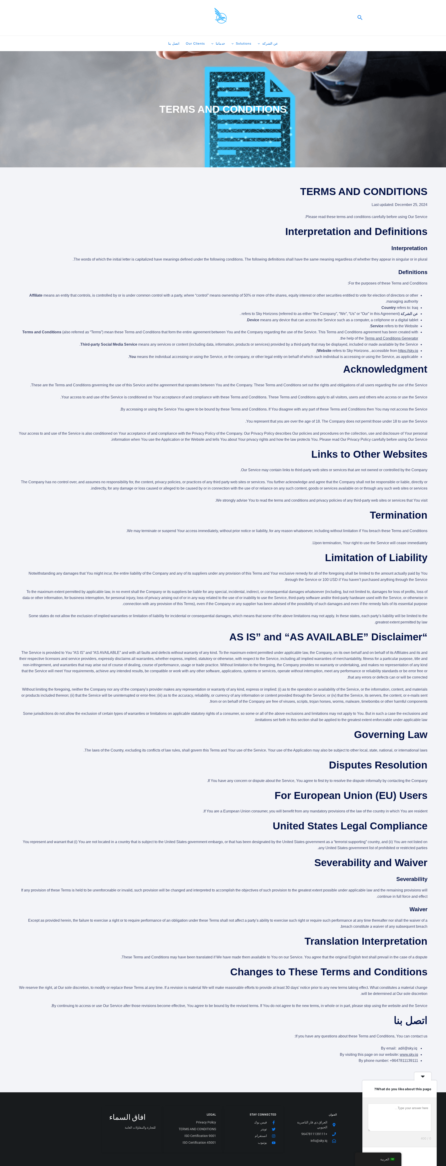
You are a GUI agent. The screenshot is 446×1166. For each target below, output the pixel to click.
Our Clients (195, 43)
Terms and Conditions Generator (391, 338)
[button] (359, 18)
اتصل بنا (173, 43)
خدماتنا (220, 43)
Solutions (243, 43)
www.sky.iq (409, 1055)
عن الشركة (270, 43)
